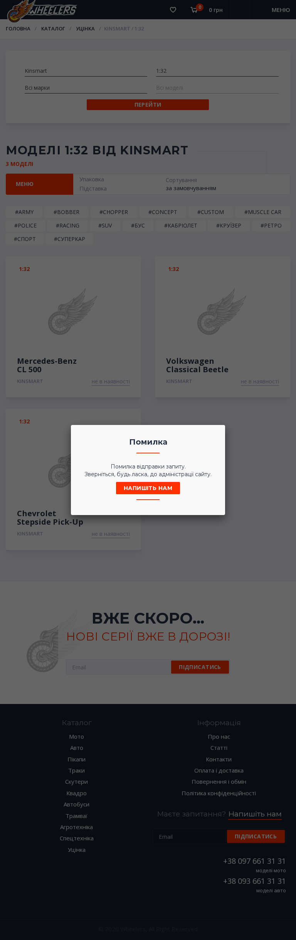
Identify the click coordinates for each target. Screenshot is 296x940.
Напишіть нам (148, 488)
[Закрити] (217, 433)
